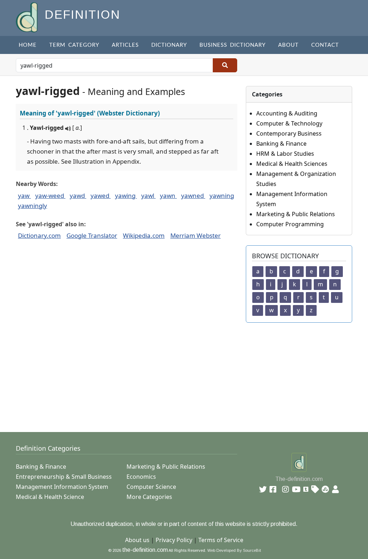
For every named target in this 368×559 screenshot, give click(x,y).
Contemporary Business (289, 133)
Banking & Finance (281, 143)
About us (137, 540)
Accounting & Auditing (286, 113)
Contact (325, 45)
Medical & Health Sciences (291, 164)
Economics (141, 477)
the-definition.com (145, 550)
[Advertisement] (188, 373)
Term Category (74, 45)
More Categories (149, 497)
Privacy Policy (174, 540)
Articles (125, 45)
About (288, 45)
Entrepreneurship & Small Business (64, 477)
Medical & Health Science (50, 497)
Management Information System (62, 487)
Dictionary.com (39, 235)
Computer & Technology (289, 123)
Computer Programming (290, 224)
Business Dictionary (232, 45)
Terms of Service (220, 540)
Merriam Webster (195, 235)
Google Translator (91, 235)
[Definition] (27, 17)
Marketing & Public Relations (295, 214)
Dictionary (169, 45)
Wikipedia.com (144, 235)
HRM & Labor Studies (285, 154)
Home (28, 45)
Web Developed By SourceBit (234, 550)
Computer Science (151, 487)
